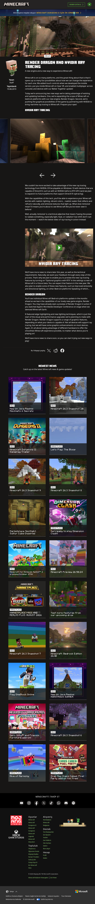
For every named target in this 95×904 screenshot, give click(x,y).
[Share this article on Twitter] (49, 350)
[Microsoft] (81, 891)
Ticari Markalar (66, 896)
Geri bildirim (47, 840)
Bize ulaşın (46, 849)
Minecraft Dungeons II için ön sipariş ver (57, 13)
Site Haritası (47, 843)
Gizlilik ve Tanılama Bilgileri (14, 896)
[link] (21, 803)
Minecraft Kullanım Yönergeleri (38, 878)
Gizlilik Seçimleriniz (47, 899)
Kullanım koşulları (53, 896)
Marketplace (47, 820)
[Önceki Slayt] (42, 175)
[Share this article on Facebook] (62, 350)
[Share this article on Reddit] (56, 350)
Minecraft (31, 820)
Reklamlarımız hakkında (13, 899)
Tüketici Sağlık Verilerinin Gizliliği (35, 896)
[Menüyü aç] (89, 4)
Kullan (45, 858)
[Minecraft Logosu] (16, 4)
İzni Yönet (53, 878)
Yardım (45, 837)
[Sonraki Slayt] (53, 175)
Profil (44, 855)
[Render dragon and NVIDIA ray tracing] (59, 248)
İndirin (45, 846)
